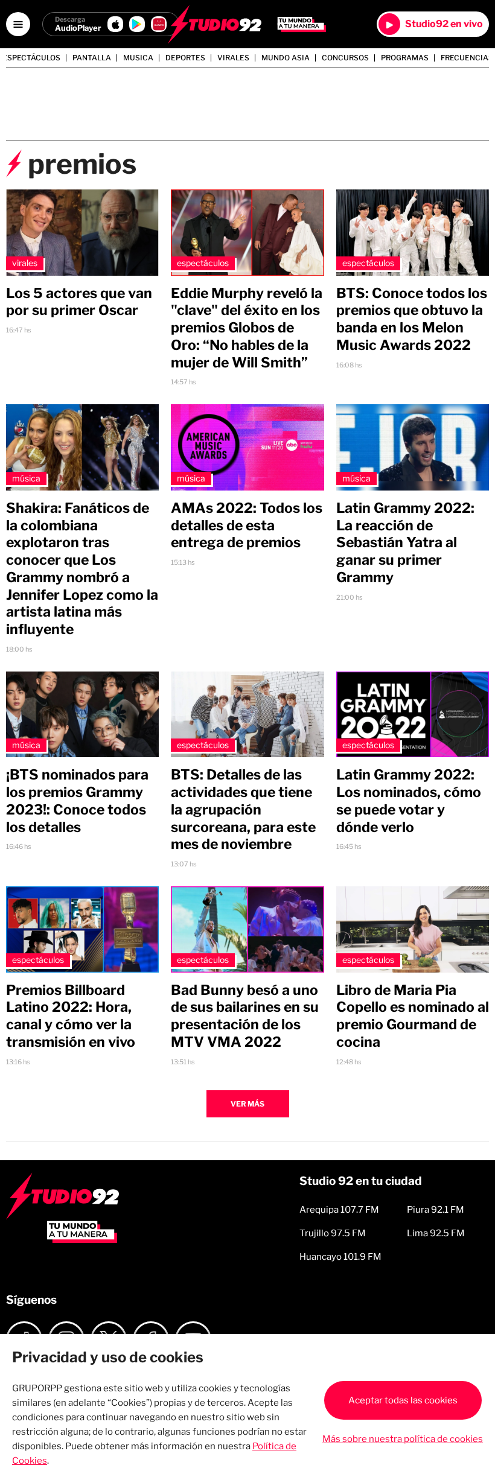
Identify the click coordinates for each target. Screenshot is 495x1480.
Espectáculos (31, 58)
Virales (233, 58)
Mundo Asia (285, 58)
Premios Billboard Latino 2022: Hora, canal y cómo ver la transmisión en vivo (70, 1016)
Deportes (185, 58)
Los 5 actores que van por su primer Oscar (79, 302)
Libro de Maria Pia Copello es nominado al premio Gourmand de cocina (412, 1016)
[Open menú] (18, 24)
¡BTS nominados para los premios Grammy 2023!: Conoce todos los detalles (77, 800)
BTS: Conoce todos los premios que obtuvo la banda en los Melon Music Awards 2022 (411, 319)
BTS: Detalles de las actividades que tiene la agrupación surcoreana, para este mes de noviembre (243, 809)
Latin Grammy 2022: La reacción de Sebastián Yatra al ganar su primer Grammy (405, 543)
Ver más (247, 1103)
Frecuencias (467, 58)
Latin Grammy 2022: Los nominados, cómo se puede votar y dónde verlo (408, 800)
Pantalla (91, 58)
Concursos (345, 58)
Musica (138, 58)
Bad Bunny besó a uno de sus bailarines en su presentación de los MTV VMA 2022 (245, 1016)
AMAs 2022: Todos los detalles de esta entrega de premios (246, 525)
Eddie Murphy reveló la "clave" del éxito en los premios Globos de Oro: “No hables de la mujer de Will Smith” (246, 328)
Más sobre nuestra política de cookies (402, 1439)
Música (26, 478)
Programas (405, 58)
